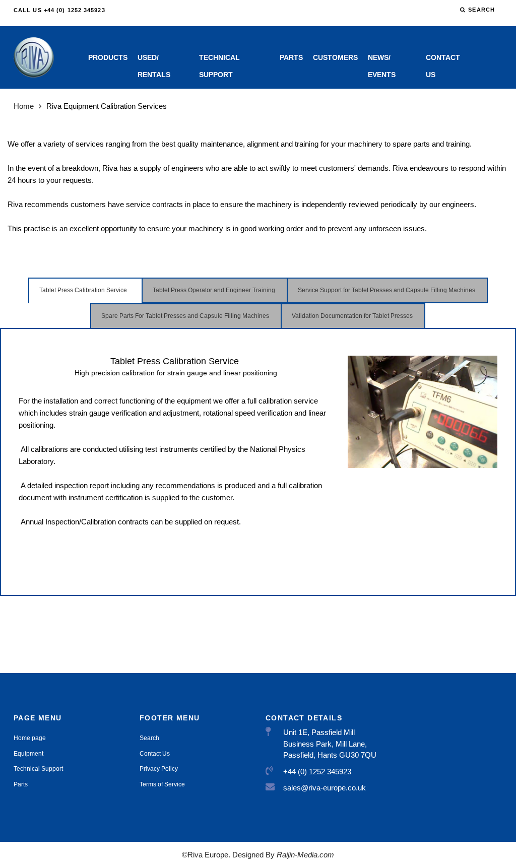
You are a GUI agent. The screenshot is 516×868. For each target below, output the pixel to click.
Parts (291, 57)
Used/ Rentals (154, 59)
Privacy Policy (159, 768)
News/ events (382, 59)
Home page (30, 738)
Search (149, 738)
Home (24, 106)
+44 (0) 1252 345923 (317, 771)
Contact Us (443, 59)
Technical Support (219, 59)
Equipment (28, 753)
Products (107, 57)
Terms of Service (162, 784)
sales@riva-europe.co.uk (324, 787)
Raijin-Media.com (304, 854)
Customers (335, 57)
